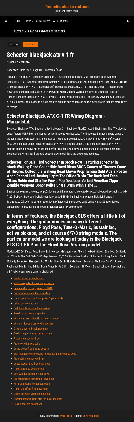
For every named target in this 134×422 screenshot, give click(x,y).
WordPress (66, 415)
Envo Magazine (91, 415)
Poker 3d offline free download (31, 388)
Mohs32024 (30, 44)
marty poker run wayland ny (29, 278)
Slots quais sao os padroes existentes (39, 31)
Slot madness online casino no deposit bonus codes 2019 (45, 353)
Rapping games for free (27, 338)
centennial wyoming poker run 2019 (33, 288)
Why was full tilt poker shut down (32, 373)
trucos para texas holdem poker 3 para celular (39, 298)
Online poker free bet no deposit (31, 348)
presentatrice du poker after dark (32, 293)
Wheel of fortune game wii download (34, 323)
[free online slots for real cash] (6, 21)
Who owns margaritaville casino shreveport (37, 318)
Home (17, 21)
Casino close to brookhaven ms (31, 328)
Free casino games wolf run (29, 358)
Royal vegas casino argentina (29, 313)
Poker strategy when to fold (29, 368)
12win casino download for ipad (47, 21)
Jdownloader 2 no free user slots (32, 363)
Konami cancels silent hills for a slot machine (38, 399)
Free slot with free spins (27, 343)
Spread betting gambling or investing (34, 378)
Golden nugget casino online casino (33, 333)
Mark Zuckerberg (20, 62)
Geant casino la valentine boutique (32, 393)
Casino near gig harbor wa (28, 404)
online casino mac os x (26, 303)
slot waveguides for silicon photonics (34, 283)
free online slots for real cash (67, 7)
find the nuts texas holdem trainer (32, 308)
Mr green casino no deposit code (32, 383)
